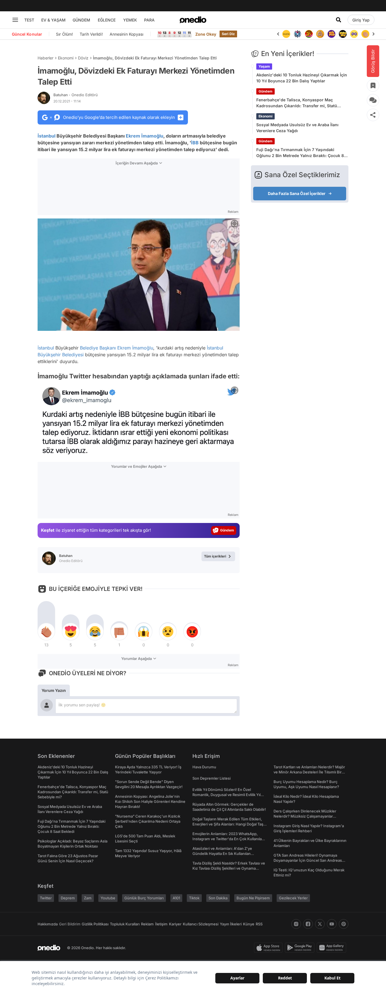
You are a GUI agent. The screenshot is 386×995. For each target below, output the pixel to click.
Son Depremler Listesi (211, 778)
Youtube (108, 898)
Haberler (45, 57)
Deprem (68, 898)
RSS (259, 924)
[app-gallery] (332, 948)
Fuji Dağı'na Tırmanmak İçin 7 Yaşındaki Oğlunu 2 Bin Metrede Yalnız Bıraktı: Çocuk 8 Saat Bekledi (300, 152)
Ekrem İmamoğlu (144, 136)
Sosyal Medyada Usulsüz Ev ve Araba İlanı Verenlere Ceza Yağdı (297, 127)
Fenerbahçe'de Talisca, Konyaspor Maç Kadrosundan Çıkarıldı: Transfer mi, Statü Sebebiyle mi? (296, 103)
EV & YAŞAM (53, 20)
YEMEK (130, 20)
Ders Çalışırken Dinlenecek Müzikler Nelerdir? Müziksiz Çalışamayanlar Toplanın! (305, 816)
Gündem (265, 91)
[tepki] (46, 631)
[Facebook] (308, 924)
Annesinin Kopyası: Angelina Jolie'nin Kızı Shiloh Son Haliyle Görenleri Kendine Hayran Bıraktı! (150, 801)
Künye (248, 924)
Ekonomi (65, 57)
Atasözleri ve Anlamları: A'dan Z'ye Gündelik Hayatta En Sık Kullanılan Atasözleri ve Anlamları (222, 853)
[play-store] (301, 948)
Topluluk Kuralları (125, 924)
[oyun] (354, 34)
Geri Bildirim (69, 924)
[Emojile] (342, 34)
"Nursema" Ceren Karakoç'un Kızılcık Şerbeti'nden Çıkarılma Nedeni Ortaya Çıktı (147, 821)
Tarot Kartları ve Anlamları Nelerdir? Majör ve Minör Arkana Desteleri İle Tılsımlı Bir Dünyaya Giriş (309, 772)
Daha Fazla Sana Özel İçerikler (297, 193)
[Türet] (309, 34)
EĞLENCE (107, 20)
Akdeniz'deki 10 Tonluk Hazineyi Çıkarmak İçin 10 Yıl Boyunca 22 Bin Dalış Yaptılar (301, 77)
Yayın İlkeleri (231, 924)
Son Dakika (218, 898)
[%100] (286, 34)
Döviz (83, 57)
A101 (176, 898)
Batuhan (75, 95)
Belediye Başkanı (98, 348)
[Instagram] (296, 924)
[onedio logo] (193, 19)
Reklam (147, 924)
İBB (195, 142)
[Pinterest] (343, 924)
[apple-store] (269, 948)
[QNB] (297, 34)
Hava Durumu (204, 767)
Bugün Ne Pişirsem (253, 898)
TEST (29, 20)
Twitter (46, 898)
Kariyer (175, 924)
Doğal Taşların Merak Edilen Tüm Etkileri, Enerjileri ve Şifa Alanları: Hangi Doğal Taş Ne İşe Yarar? (227, 824)
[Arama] (338, 19)
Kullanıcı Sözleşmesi (200, 924)
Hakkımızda (48, 924)
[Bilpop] (331, 34)
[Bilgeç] (320, 34)
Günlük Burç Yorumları (144, 898)
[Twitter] (320, 924)
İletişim (161, 924)
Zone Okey (205, 34)
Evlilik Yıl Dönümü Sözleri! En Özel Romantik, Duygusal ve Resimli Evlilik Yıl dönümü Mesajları (226, 794)
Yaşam (264, 66)
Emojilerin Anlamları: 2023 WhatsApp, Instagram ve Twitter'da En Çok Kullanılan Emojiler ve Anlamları (228, 838)
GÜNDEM (81, 20)
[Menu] (15, 19)
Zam (88, 898)
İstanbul (46, 136)
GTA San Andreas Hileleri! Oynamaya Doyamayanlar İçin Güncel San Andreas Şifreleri (308, 860)
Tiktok (194, 898)
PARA (149, 20)
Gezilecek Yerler (293, 898)
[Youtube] (332, 924)
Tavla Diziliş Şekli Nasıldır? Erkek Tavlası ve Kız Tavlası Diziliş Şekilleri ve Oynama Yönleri (228, 868)
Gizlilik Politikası (95, 924)
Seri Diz (228, 34)
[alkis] (365, 34)
